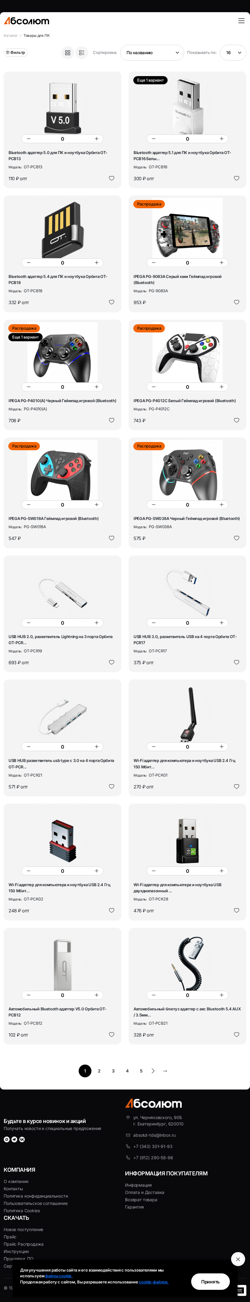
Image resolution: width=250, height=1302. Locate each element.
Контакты (13, 1188)
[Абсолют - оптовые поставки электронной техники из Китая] (26, 20)
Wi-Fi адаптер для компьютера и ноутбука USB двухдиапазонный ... (177, 887)
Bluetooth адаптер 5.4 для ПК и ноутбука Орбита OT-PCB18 (58, 279)
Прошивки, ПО (19, 1258)
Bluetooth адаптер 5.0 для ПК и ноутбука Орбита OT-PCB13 (58, 155)
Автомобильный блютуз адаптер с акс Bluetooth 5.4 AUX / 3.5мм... (187, 1011)
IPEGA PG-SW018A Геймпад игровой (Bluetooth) (53, 518)
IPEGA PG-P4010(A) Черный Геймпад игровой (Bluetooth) (62, 400)
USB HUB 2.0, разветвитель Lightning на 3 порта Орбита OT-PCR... (60, 639)
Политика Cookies (22, 1210)
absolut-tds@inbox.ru (154, 1135)
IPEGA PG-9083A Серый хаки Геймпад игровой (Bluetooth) (178, 279)
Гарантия (134, 1206)
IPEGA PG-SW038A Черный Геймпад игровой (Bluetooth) (187, 518)
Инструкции (16, 1251)
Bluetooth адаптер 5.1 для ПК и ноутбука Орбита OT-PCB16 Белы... (182, 155)
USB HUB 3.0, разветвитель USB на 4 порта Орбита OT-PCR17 (185, 639)
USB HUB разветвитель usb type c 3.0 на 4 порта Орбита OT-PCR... (61, 763)
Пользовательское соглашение (36, 1203)
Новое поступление (23, 1229)
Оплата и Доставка (144, 1192)
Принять (210, 1282)
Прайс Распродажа (23, 1244)
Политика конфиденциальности (36, 1195)
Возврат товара (141, 1199)
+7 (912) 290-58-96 (153, 1157)
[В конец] (165, 1071)
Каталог (11, 35)
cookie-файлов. (154, 1281)
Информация (138, 1185)
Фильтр (17, 52)
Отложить (111, 178)
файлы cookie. (59, 1275)
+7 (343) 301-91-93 (152, 1146)
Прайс (10, 1236)
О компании (16, 1181)
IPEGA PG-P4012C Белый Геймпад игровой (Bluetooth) (185, 400)
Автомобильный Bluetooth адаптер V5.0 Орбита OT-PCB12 (57, 1011)
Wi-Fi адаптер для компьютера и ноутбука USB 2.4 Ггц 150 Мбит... (184, 763)
